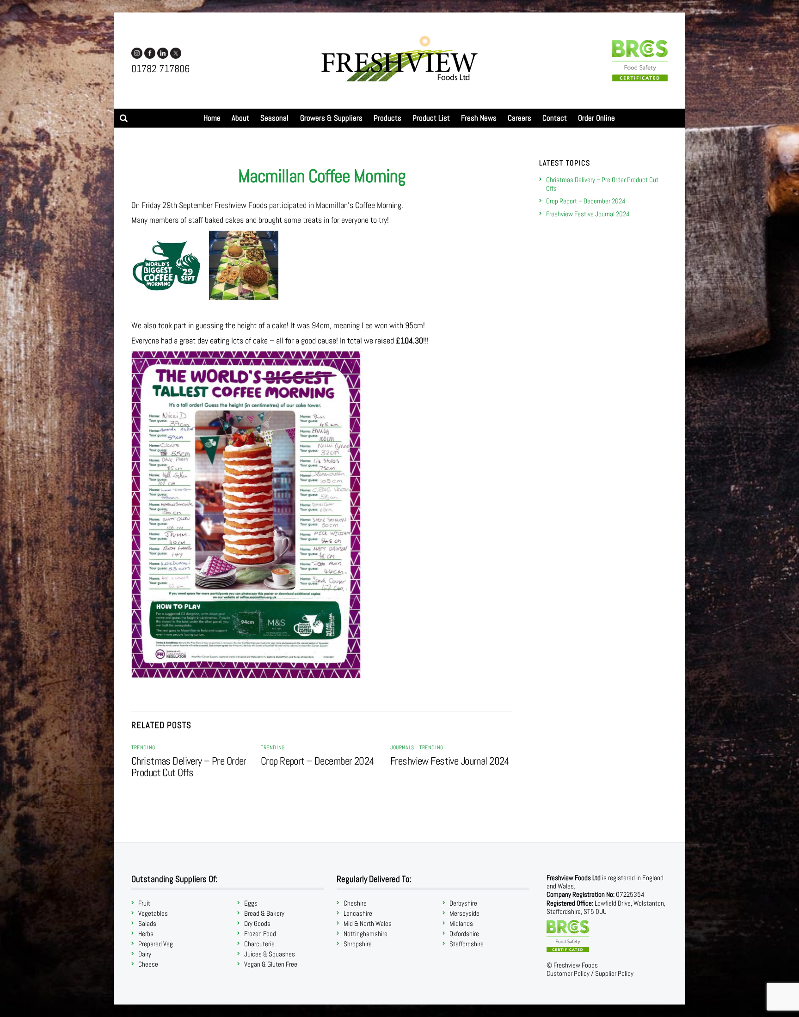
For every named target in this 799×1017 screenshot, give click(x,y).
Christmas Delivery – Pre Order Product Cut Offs (188, 766)
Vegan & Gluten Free (270, 964)
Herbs (146, 933)
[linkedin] (162, 52)
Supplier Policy (614, 973)
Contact (554, 118)
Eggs (251, 903)
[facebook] (149, 52)
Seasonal (274, 118)
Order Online (596, 118)
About (240, 118)
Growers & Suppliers (331, 118)
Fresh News (479, 118)
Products (387, 118)
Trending (143, 747)
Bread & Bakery (264, 913)
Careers (519, 118)
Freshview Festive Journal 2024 (450, 761)
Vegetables (153, 913)
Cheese (148, 964)
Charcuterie (259, 943)
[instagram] (136, 52)
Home (212, 118)
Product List (431, 118)
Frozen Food (260, 933)
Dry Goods (257, 923)
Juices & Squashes (269, 954)
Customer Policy (568, 973)
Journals (402, 747)
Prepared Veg (155, 943)
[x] (175, 52)
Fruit (144, 903)
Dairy (144, 954)
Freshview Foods (575, 965)
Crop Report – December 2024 (318, 761)
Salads (147, 923)
